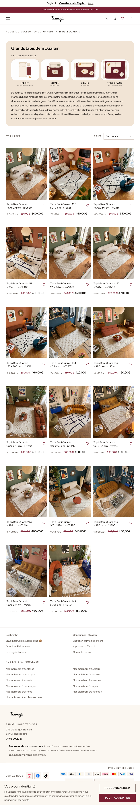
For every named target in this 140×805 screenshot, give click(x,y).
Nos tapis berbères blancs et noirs (24, 697)
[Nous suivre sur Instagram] (29, 776)
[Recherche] (114, 18)
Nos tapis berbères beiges (87, 691)
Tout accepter (117, 797)
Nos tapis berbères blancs (20, 668)
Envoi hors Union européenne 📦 (24, 640)
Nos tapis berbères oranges (21, 686)
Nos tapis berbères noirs (19, 691)
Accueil (11, 31)
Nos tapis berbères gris (85, 686)
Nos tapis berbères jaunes (87, 680)
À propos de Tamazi (84, 646)
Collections (30, 31)
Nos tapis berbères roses (86, 674)
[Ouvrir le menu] (8, 18)
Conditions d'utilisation (85, 635)
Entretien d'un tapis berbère (88, 640)
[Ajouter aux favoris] (44, 205)
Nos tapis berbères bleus (86, 668)
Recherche (12, 635)
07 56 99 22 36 (14, 738)
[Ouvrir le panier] (130, 18)
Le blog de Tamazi (16, 652)
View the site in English (72, 3)
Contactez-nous (82, 652)
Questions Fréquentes (18, 646)
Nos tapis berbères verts (19, 680)
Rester (90, 3)
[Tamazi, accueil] (58, 18)
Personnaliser (117, 788)
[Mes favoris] (122, 18)
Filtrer (15, 136)
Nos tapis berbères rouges (20, 674)
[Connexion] (106, 18)
